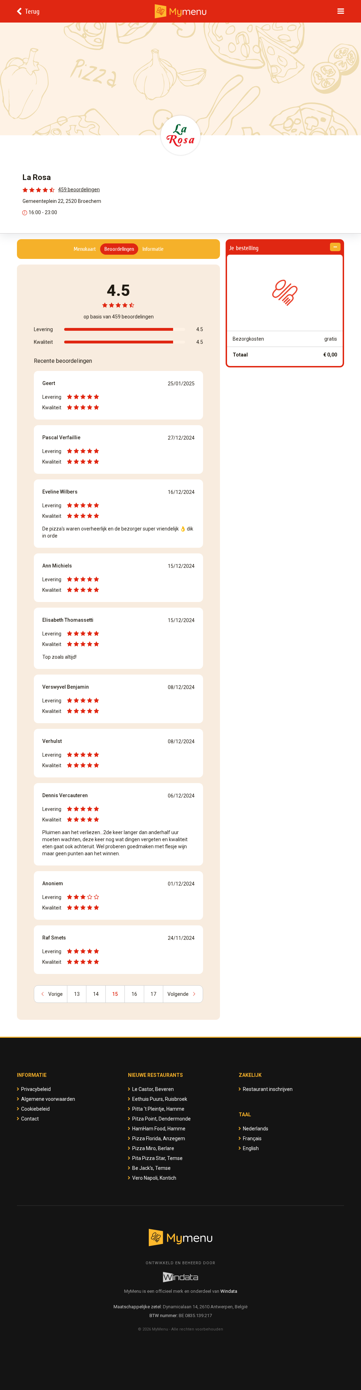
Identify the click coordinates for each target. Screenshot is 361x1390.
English (251, 1148)
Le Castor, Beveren (153, 1089)
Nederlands (255, 1128)
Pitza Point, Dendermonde (161, 1119)
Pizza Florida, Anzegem (158, 1138)
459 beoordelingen (79, 189)
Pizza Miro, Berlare (153, 1148)
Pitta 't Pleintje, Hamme (158, 1109)
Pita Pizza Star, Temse (157, 1158)
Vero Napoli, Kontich (154, 1178)
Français (252, 1138)
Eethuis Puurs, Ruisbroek (159, 1099)
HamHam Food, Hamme (158, 1128)
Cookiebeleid (35, 1109)
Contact (30, 1119)
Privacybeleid (36, 1089)
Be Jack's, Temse (151, 1168)
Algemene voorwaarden (48, 1099)
